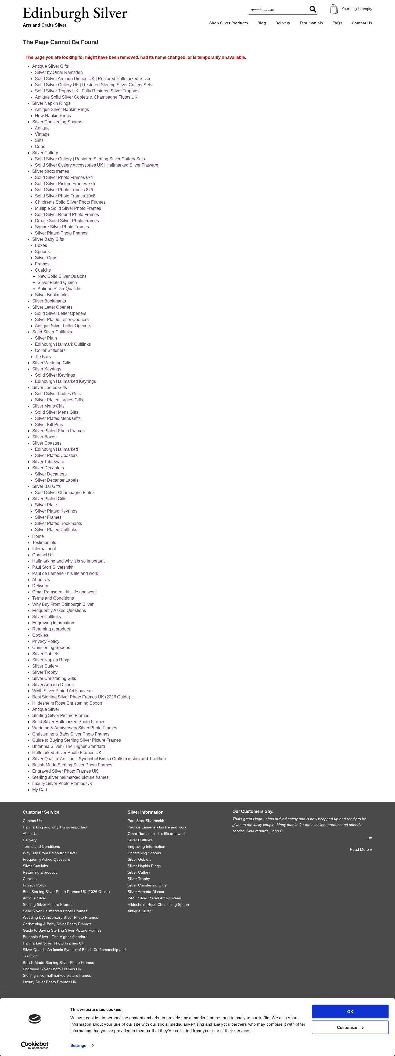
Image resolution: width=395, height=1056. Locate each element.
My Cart (39, 789)
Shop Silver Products (228, 23)
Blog (261, 23)
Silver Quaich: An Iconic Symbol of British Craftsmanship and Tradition (99, 758)
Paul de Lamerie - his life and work (65, 573)
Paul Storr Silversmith (53, 567)
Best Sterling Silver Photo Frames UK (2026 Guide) (81, 697)
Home (38, 536)
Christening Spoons (51, 647)
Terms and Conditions (53, 598)
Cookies (40, 635)
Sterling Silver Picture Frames (60, 715)
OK (350, 1011)
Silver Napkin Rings (51, 660)
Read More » (361, 849)
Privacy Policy (45, 641)
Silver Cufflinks (46, 616)
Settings (78, 1045)
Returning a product (51, 629)
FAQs (337, 23)
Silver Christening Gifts (54, 678)
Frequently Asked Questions (59, 610)
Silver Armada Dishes (53, 684)
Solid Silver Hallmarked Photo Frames (68, 721)
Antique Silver (45, 709)
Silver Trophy (45, 672)
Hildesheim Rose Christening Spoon (67, 703)
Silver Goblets (45, 653)
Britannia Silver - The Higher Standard (68, 746)
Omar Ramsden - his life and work (64, 592)
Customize (347, 1027)
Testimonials (311, 23)
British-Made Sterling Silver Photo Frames (72, 765)
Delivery (282, 23)
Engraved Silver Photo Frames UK (65, 771)
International (44, 548)
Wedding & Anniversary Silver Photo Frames (74, 728)
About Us (41, 579)
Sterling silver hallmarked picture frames (70, 777)
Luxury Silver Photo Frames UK (62, 783)
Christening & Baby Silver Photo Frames (70, 734)
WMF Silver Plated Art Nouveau (62, 691)
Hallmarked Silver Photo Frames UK (67, 752)
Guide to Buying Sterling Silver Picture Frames (76, 740)
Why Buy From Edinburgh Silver (63, 604)
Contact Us (362, 23)
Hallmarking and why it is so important (68, 561)
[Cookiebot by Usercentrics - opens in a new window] (34, 1045)
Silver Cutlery (45, 666)
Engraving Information (53, 623)
